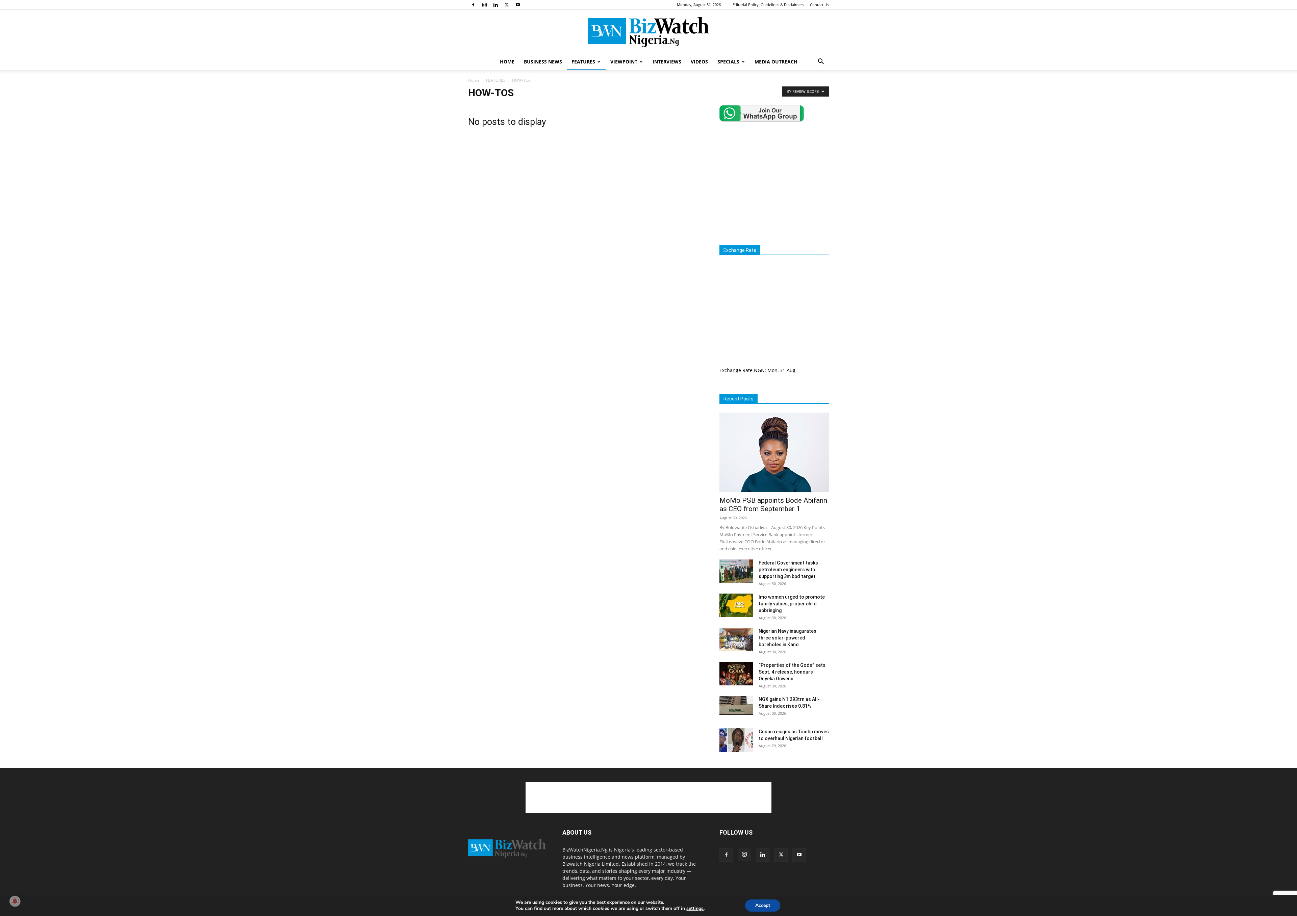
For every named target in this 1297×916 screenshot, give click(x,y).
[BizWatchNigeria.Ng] (648, 32)
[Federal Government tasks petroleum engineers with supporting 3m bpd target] (736, 571)
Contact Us (819, 4)
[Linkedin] (495, 4)
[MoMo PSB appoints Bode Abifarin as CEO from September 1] (774, 452)
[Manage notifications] (14, 901)
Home (474, 80)
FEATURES (583, 61)
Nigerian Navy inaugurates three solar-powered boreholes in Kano (787, 637)
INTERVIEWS (667, 61)
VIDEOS (699, 61)
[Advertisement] (776, 183)
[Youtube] (518, 4)
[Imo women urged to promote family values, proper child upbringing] (736, 605)
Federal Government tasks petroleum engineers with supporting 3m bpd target (788, 569)
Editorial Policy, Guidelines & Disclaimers (768, 4)
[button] (821, 62)
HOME (507, 61)
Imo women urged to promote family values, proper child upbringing (792, 603)
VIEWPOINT (623, 61)
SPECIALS (728, 61)
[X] (507, 4)
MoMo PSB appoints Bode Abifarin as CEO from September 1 (773, 504)
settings (695, 909)
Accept (762, 905)
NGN (759, 370)
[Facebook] (473, 4)
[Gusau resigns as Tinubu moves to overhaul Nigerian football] (736, 740)
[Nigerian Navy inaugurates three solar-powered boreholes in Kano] (736, 639)
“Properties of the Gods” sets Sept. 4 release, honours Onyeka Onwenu (792, 671)
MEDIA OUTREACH (776, 61)
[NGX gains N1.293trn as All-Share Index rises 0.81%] (736, 705)
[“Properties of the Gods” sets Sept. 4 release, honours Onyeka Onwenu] (736, 673)
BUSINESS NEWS (543, 61)
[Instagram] (484, 4)
